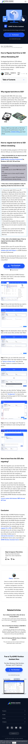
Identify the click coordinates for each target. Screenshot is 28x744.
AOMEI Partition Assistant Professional (11, 159)
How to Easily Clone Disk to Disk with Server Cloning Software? (14, 615)
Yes (8, 559)
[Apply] (14, 440)
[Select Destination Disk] (14, 345)
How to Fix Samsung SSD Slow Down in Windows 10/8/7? (14, 638)
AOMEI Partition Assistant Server (10, 540)
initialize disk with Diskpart (8, 250)
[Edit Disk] (14, 378)
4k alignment (11, 394)
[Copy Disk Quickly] (14, 318)
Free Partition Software (8, 46)
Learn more (8, 742)
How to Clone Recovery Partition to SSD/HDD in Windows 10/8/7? (14, 626)
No (14, 559)
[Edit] (14, 410)
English (13, 733)
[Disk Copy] (14, 291)
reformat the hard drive (7, 536)
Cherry (7, 73)
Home (2, 46)
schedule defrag (15, 132)
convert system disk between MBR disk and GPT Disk (13, 499)
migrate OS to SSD (6, 528)
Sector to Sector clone (9, 361)
